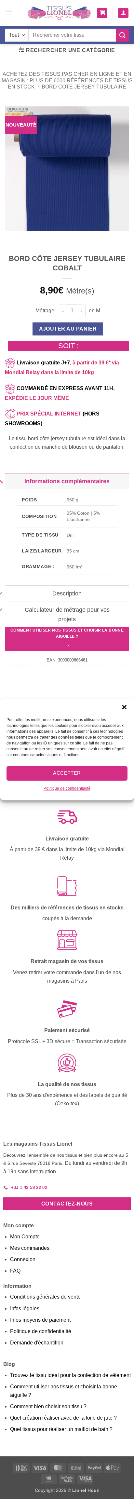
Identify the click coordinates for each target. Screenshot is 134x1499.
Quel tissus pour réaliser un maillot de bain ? (61, 1429)
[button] (124, 707)
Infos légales (24, 1308)
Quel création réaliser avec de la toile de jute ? (63, 1418)
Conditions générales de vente (45, 1297)
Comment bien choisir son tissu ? (48, 1406)
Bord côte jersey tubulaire (84, 86)
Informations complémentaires (67, 481)
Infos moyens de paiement (40, 1320)
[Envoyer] (122, 35)
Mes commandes (29, 1248)
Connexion (22, 1259)
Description (67, 593)
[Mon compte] (123, 13)
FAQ (15, 1271)
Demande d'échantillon (36, 1342)
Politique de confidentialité (67, 788)
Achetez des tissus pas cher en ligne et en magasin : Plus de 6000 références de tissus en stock (67, 80)
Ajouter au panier (68, 329)
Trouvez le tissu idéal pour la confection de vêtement (70, 1375)
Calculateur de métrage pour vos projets (67, 614)
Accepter (67, 773)
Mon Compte (25, 1236)
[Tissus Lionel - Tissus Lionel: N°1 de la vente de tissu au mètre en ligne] (59, 13)
